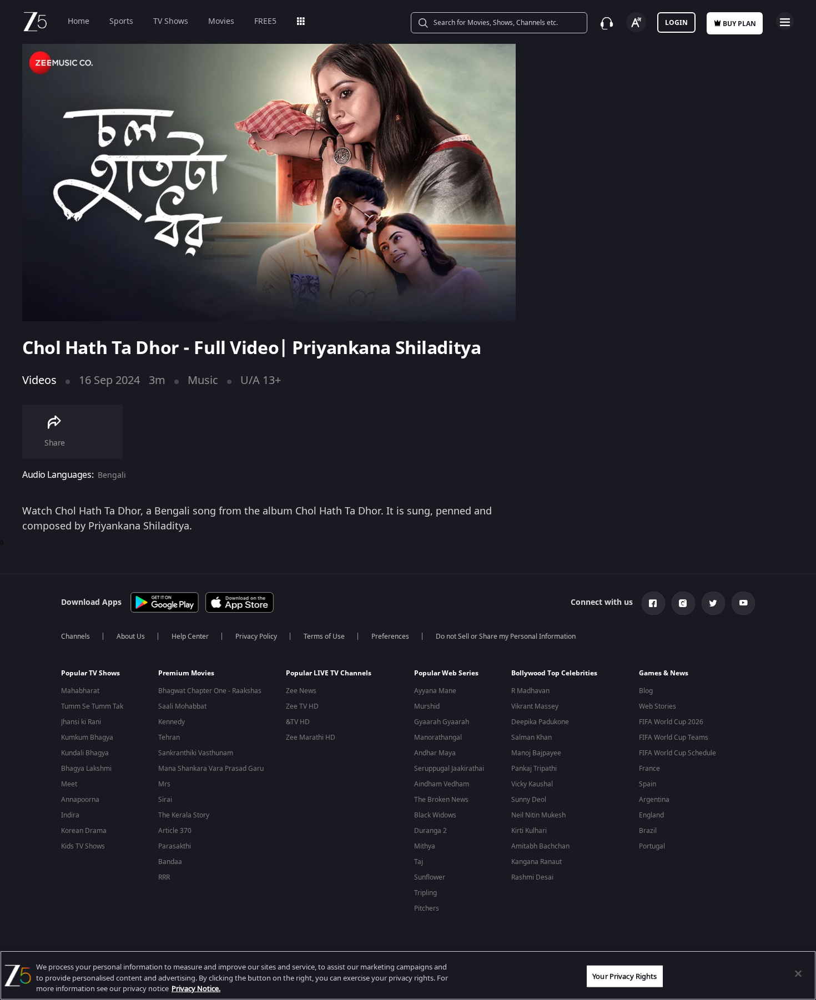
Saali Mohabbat (182, 706)
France (649, 769)
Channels (75, 637)
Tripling (425, 893)
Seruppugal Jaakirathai (449, 769)
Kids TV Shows (83, 846)
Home (78, 21)
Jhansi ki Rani (81, 722)
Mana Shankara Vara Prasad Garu (211, 769)
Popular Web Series (446, 673)
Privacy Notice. (196, 988)
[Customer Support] (606, 23)
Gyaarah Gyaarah (441, 722)
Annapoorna (80, 800)
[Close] (798, 973)
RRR (164, 877)
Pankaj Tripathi (534, 769)
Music (203, 380)
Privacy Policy (256, 637)
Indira (70, 815)
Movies (221, 21)
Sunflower (429, 877)
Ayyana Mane (435, 691)
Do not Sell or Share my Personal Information (506, 637)
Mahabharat (80, 691)
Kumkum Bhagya (87, 738)
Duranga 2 (430, 831)
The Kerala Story (183, 815)
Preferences (390, 637)
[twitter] (713, 603)
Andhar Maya (435, 753)
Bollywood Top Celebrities (554, 673)
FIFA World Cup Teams (673, 738)
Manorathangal (438, 738)
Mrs (164, 784)
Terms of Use (324, 637)
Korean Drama (84, 831)
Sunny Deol (528, 800)
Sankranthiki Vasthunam (195, 753)
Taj (418, 862)
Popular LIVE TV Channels (328, 673)
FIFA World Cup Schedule (677, 753)
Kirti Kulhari (529, 831)
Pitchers (426, 908)
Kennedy (171, 722)
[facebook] (653, 603)
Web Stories (657, 706)
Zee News (301, 691)
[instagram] (683, 603)
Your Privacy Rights (624, 976)
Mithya (424, 846)
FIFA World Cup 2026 (671, 722)
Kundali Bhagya (85, 753)
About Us (131, 637)
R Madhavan (530, 691)
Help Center (190, 637)
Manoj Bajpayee (536, 753)
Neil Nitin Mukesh (538, 815)
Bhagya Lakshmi (86, 769)
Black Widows (435, 815)
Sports (121, 21)
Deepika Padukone (540, 722)
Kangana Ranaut (536, 862)
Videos (39, 380)
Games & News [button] (663, 673)
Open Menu (785, 21)
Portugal (652, 846)
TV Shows (170, 21)
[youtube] (743, 603)
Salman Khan (531, 738)
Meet (69, 784)
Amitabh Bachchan (540, 846)
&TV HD (298, 722)
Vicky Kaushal (532, 784)
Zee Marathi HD (310, 738)
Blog (646, 691)
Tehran (169, 738)
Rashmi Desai (532, 877)
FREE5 (265, 21)
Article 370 (175, 831)
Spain (647, 784)
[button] (101, 676)
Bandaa (170, 862)
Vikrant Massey (534, 706)
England (651, 815)
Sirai (165, 800)
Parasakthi (174, 846)
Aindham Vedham (441, 784)
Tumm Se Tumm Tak (92, 706)
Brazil (648, 831)
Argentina (654, 800)
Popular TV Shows (90, 673)
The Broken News (441, 800)
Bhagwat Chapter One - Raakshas (209, 691)
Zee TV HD (302, 706)
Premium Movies (186, 673)
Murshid (427, 706)
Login (676, 23)
